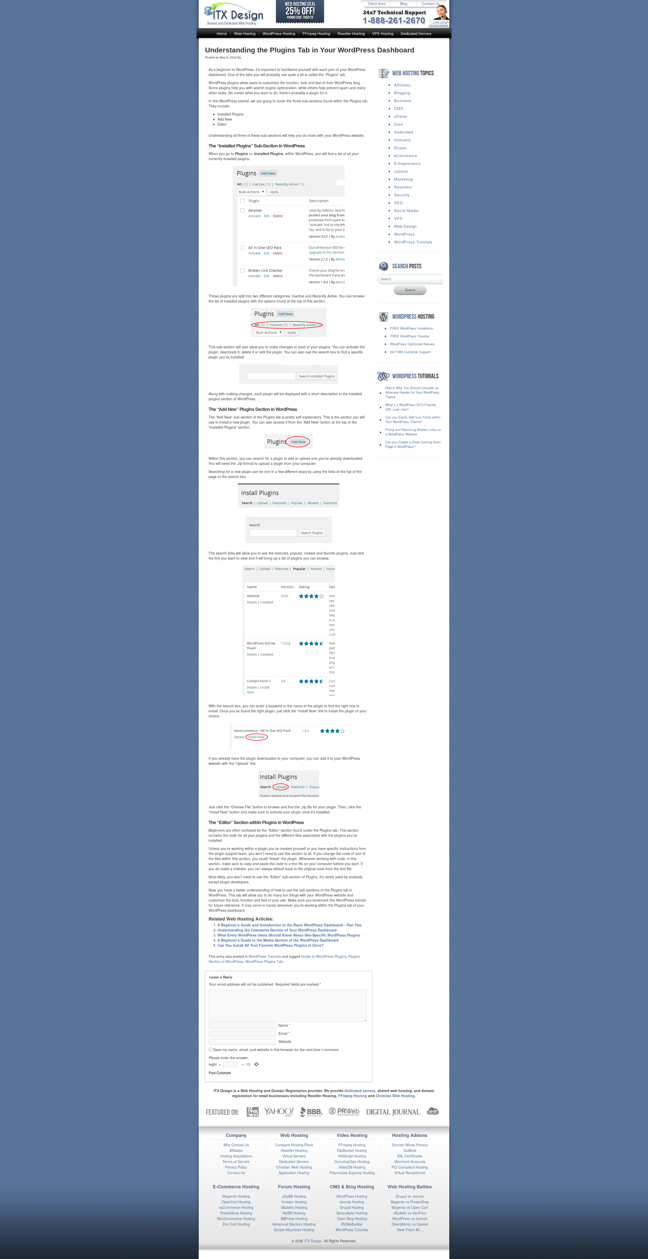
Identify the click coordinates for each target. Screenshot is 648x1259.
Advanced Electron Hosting (294, 1224)
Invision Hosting (294, 1201)
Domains (402, 139)
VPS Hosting (382, 33)
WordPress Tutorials (265, 956)
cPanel (400, 116)
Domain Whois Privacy (410, 1144)
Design (316, 1240)
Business (403, 100)
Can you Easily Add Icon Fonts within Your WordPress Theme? (412, 419)
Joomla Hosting (351, 1201)
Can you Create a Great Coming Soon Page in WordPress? (413, 444)
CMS (398, 108)
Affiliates (402, 84)
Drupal (400, 147)
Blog (403, 3)
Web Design (405, 226)
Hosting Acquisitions (236, 1156)
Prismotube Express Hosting (352, 1172)
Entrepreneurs (407, 163)
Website (284, 1041)
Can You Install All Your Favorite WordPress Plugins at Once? (270, 945)
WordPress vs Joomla (409, 1218)
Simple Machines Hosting (294, 1229)
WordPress (404, 234)
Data (398, 124)
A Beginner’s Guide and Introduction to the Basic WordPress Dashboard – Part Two (289, 924)
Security (402, 194)
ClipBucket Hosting (352, 1150)
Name (284, 1025)
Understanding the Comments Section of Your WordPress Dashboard (277, 929)
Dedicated (403, 132)
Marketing (403, 179)
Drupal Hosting (352, 1207)
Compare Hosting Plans (294, 1144)
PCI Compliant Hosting (410, 1167)
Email (284, 1033)
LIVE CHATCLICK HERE (439, 24)
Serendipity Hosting (352, 1213)
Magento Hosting (236, 1196)
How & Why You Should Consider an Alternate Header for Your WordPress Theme (412, 392)
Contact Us (431, 3)
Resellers (403, 186)
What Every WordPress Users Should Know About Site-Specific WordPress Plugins (288, 935)
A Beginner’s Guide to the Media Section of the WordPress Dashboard (278, 940)
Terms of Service (236, 1161)
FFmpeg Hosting (316, 33)
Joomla (401, 171)
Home (222, 33)
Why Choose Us (236, 1144)
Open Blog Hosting (352, 1218)
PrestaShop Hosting (236, 1213)
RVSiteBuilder (352, 1224)
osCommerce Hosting (236, 1207)
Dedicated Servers (416, 33)
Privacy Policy (236, 1167)
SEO (398, 202)
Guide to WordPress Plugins (323, 956)
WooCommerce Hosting (236, 1218)
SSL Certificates (409, 1156)
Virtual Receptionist (409, 1172)
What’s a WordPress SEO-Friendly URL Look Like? (410, 407)
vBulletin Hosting (294, 1207)
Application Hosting (294, 1172)
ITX (307, 1240)
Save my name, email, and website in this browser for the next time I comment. (276, 1049)
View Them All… (410, 1229)
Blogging (402, 92)
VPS (398, 218)
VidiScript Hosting (352, 1156)
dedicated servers (360, 1090)
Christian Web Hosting (395, 1095)
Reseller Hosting (351, 33)
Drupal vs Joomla (410, 1196)
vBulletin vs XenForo (409, 1213)
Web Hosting (244, 33)
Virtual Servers (294, 1156)
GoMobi (409, 1150)
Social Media (406, 210)
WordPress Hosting (279, 33)
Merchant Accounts (409, 1161)
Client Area (377, 3)
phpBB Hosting (294, 1196)
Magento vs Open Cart (410, 1207)
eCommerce (405, 155)
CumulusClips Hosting (352, 1161)
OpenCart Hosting (236, 1201)
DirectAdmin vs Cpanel (410, 1224)
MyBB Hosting (294, 1213)
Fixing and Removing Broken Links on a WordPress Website (413, 431)
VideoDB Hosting (352, 1167)
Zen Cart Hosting (236, 1224)
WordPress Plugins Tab (264, 961)
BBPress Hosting (294, 1218)
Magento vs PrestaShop (410, 1201)
